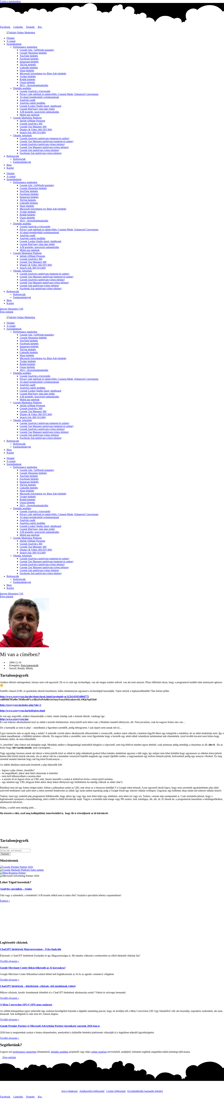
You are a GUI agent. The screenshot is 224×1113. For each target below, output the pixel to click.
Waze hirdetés (27, 70)
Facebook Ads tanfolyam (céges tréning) (40, 153)
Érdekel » (5, 900)
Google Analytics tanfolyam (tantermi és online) (44, 138)
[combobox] (15, 850)
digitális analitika (59, 1051)
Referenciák (13, 156)
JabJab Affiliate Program (32, 120)
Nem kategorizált (29, 665)
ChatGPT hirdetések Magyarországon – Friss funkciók (30, 949)
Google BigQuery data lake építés (37, 108)
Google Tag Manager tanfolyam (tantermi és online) (46, 141)
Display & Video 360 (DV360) (36, 129)
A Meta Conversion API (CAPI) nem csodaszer (26, 1004)
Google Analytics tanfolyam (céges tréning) (42, 144)
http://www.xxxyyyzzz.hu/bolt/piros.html (22, 710)
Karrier (10, 167)
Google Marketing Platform (27, 117)
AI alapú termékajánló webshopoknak (39, 97)
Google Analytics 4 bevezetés (35, 91)
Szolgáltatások (14, 44)
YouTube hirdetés (29, 55)
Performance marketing (25, 47)
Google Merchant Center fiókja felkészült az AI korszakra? (33, 967)
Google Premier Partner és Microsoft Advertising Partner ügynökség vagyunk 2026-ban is (50, 1026)
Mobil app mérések (30, 114)
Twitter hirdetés (28, 76)
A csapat (11, 41)
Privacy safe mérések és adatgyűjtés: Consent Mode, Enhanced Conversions (59, 94)
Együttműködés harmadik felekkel (145, 1091)
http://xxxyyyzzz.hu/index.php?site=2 (20, 705)
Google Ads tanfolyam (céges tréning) (39, 150)
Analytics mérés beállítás (32, 103)
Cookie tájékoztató (116, 1091)
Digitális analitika (22, 88)
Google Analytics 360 (31, 123)
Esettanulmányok (22, 162)
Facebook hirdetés (29, 58)
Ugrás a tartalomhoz (10, 1)
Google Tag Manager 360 (33, 126)
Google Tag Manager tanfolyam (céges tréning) (44, 147)
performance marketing (25, 1051)
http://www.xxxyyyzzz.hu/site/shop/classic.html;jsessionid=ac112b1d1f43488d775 (44, 696)
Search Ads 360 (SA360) (33, 132)
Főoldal (10, 38)
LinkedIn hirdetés (29, 67)
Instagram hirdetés (29, 61)
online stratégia (99, 1051)
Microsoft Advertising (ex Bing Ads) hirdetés (43, 73)
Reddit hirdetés (27, 79)
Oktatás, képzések (22, 135)
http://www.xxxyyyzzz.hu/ (14, 719)
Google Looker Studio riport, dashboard (40, 106)
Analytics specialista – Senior (16, 889)
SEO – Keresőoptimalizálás (34, 85)
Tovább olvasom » (9, 961)
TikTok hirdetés (28, 64)
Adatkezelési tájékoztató (91, 1091)
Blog (9, 165)
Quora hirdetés (27, 82)
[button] (112, 818)
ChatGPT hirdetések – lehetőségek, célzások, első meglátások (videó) (38, 986)
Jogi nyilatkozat (69, 1091)
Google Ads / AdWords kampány (37, 50)
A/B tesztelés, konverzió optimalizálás (39, 111)
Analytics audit (27, 100)
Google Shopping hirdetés (33, 52)
